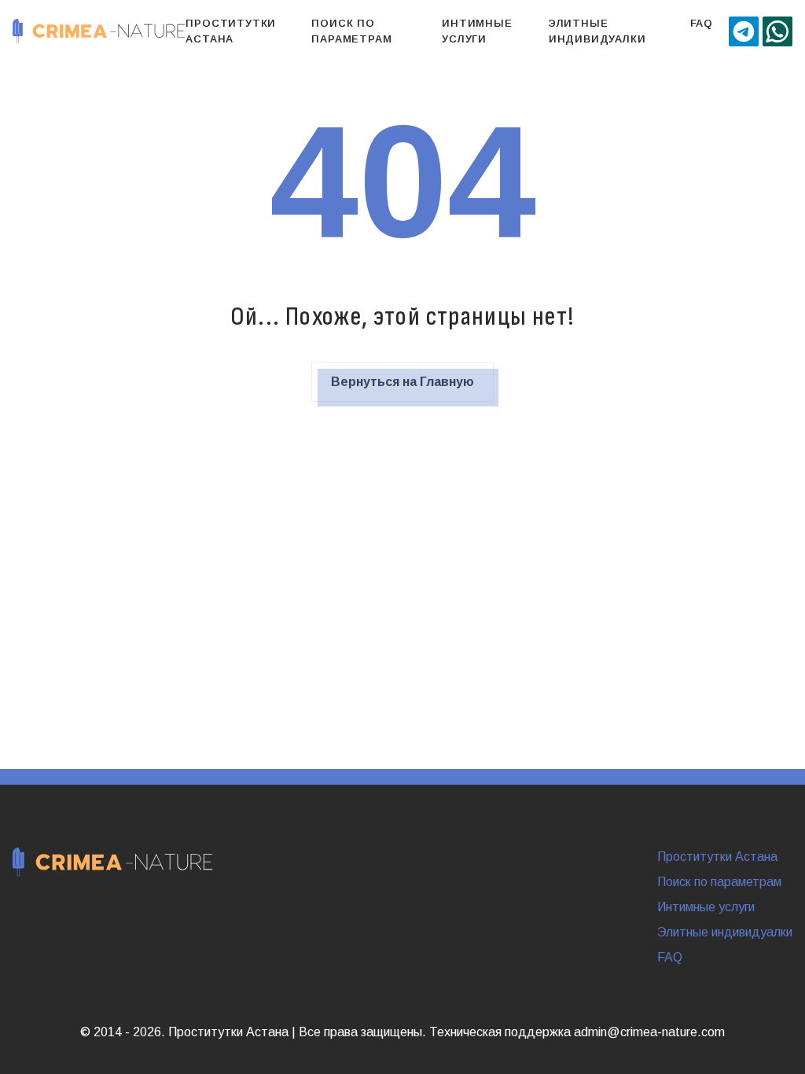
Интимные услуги (477, 31)
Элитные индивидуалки (597, 31)
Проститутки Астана (231, 31)
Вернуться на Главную (402, 381)
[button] (744, 31)
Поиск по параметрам (351, 31)
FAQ (701, 23)
